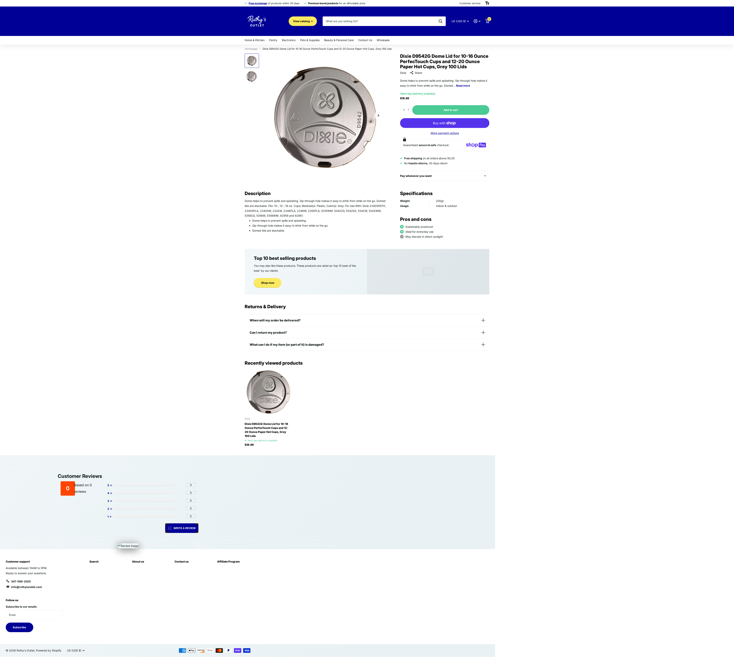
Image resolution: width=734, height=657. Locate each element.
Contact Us (365, 40)
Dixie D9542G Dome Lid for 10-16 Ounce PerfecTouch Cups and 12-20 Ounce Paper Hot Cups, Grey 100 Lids (266, 429)
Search (94, 561)
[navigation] (252, 61)
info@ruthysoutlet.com (26, 587)
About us (138, 561)
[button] (409, 106)
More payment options (445, 133)
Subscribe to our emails (21, 606)
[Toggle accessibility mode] (487, 3)
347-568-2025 (21, 581)
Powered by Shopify (48, 650)
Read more (463, 85)
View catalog (301, 21)
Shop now (267, 282)
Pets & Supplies (310, 40)
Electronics (289, 40)
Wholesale (383, 40)
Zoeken (440, 21)
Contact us (182, 561)
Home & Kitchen (255, 40)
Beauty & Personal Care (339, 40)
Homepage (251, 48)
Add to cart (451, 109)
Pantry (273, 40)
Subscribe (20, 627)
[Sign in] (477, 21)
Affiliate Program (228, 561)
